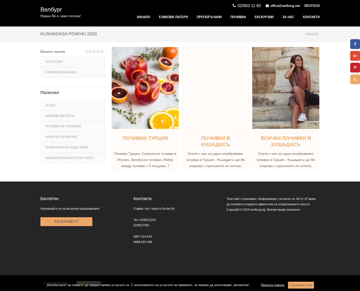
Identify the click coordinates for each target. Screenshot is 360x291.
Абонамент (66, 221)
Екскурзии (264, 17)
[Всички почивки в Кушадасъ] (285, 88)
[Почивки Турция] (145, 88)
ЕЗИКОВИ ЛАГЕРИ (173, 17)
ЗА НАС (288, 17)
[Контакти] (355, 79)
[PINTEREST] (355, 68)
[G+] (355, 56)
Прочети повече (272, 285)
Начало (143, 17)
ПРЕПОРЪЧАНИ (209, 17)
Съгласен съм (301, 285)
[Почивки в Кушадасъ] (215, 88)
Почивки (238, 17)
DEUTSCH (312, 6)
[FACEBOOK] (355, 44)
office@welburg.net (285, 6)
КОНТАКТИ (311, 17)
